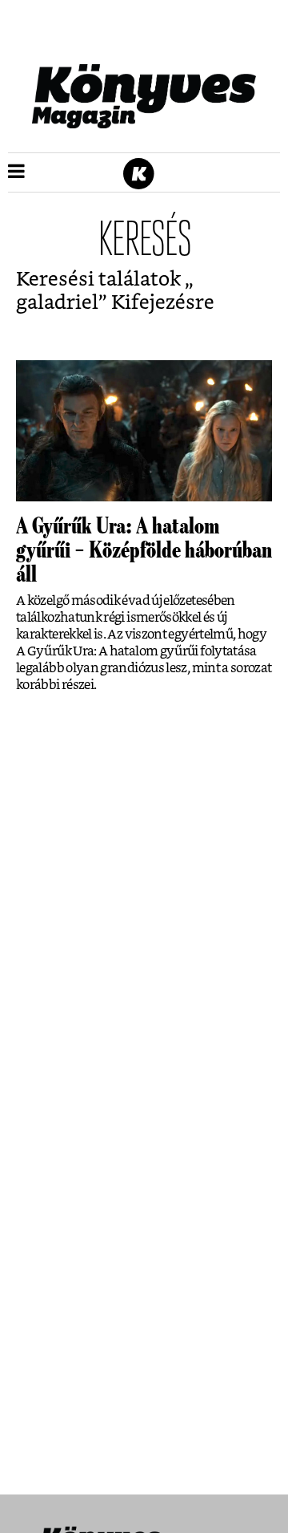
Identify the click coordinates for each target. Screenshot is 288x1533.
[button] (16, 172)
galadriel (57, 303)
